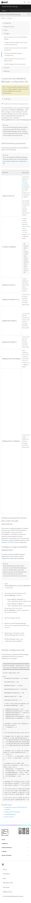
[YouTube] (27, 832)
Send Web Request (10, 814)
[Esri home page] (4, 2)
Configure (9, 18)
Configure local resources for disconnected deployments (15, 49)
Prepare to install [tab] (9, 26)
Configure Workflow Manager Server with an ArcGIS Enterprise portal (16, 43)
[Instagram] (23, 832)
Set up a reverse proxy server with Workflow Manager (15, 38)
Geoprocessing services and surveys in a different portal (15, 59)
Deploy (4, 10)
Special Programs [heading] (6, 855)
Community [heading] (5, 843)
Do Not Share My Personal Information (13, 896)
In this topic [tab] (7, 99)
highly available (8, 554)
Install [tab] (5, 30)
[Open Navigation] (29, 2)
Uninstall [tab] (6, 67)
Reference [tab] (7, 71)
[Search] (24, 2)
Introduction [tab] (7, 23)
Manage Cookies (7, 891)
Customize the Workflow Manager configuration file (13, 54)
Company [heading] (4, 851)
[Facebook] (20, 829)
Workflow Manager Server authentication (15, 64)
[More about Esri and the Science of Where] (5, 833)
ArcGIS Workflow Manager (10, 6)
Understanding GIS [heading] (7, 847)
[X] (23, 829)
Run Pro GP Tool (10, 542)
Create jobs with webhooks (12, 812)
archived (25, 87)
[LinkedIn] (27, 829)
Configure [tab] (7, 33)
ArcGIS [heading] (3, 839)
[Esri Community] (20, 832)
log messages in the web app (25, 183)
